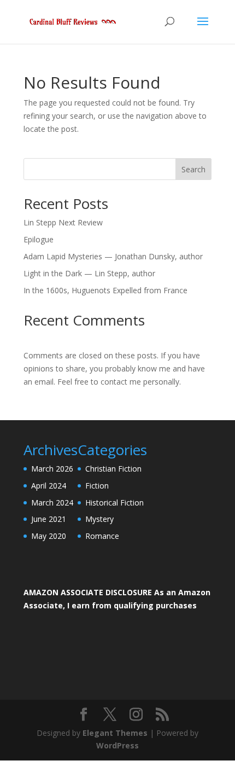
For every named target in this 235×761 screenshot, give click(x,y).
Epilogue (39, 239)
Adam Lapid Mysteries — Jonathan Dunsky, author (113, 256)
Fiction (97, 485)
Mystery (99, 519)
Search (193, 169)
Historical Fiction (114, 502)
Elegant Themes (115, 733)
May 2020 (48, 536)
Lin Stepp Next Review (63, 222)
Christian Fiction (113, 468)
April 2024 (48, 485)
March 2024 (52, 502)
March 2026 (52, 468)
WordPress (117, 745)
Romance (102, 536)
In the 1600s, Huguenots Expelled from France (105, 290)
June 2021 (48, 519)
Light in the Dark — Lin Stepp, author (89, 273)
